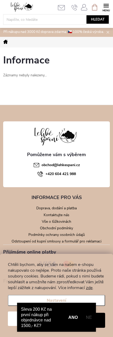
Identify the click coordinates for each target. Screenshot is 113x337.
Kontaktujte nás (56, 214)
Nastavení (56, 300)
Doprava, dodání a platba (56, 208)
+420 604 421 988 (60, 173)
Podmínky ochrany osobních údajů (56, 234)
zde (89, 288)
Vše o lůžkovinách (56, 221)
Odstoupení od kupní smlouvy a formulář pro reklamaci (56, 241)
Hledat (98, 19)
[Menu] (106, 7)
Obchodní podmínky (56, 228)
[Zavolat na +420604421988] (74, 7)
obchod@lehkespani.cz (61, 164)
